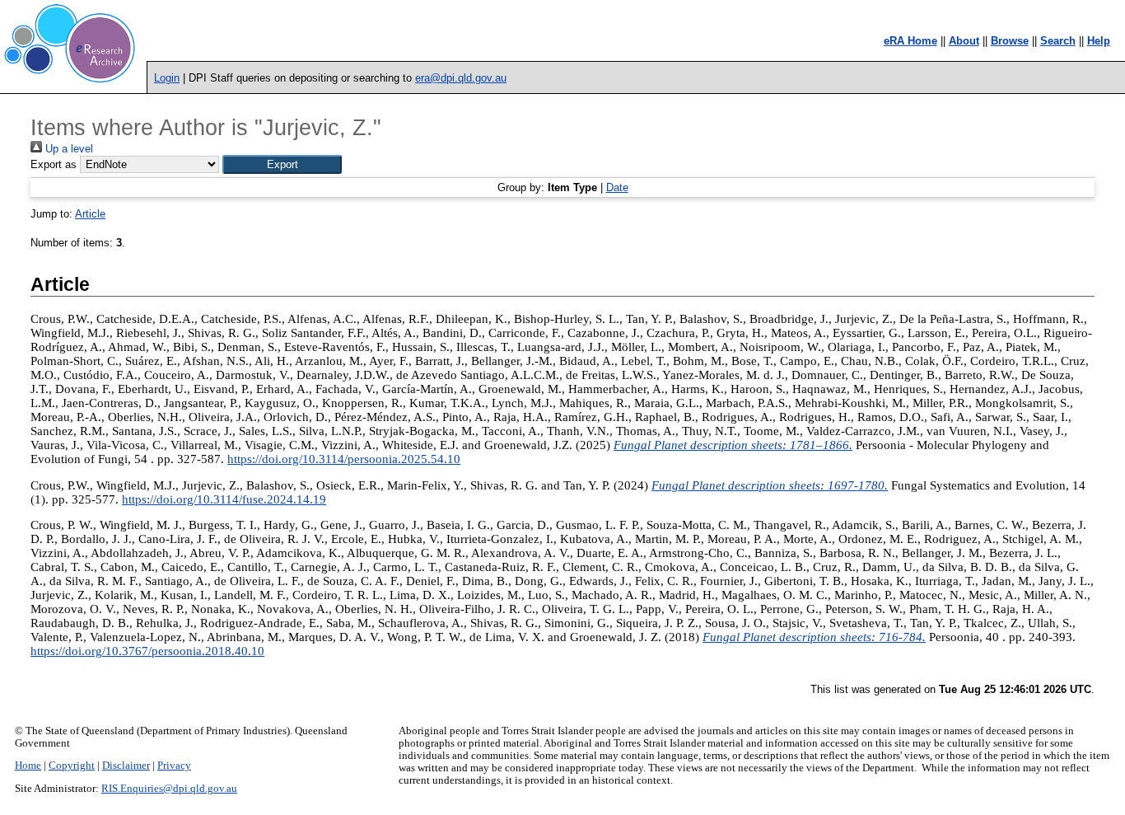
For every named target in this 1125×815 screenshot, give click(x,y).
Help (1098, 41)
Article (90, 214)
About (964, 41)
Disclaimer (126, 765)
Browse (1010, 41)
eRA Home (910, 41)
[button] (282, 164)
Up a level (67, 149)
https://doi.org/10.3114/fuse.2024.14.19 (224, 499)
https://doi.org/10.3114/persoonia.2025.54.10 (343, 459)
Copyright (72, 765)
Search (1058, 41)
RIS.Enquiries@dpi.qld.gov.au (169, 788)
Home (28, 765)
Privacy (174, 765)
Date (617, 187)
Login (167, 78)
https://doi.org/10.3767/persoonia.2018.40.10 (147, 651)
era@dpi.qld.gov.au (460, 78)
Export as (53, 164)
